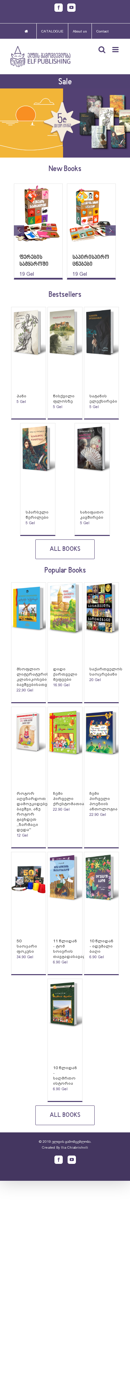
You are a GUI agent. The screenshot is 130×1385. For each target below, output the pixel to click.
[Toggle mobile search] (101, 49)
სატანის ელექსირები (103, 399)
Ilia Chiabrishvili (74, 1147)
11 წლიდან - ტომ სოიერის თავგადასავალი (71, 949)
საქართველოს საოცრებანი (105, 672)
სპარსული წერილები (37, 515)
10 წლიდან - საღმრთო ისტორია (65, 1075)
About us (80, 31)
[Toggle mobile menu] (116, 49)
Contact (102, 31)
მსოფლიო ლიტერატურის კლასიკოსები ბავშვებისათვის (34, 677)
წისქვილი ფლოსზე (64, 399)
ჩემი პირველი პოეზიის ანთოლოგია (103, 801)
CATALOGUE (52, 31)
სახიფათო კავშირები (92, 515)
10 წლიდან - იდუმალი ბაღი (101, 946)
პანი (21, 396)
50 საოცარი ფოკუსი (27, 946)
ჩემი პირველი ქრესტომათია (68, 798)
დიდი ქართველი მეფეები (65, 674)
